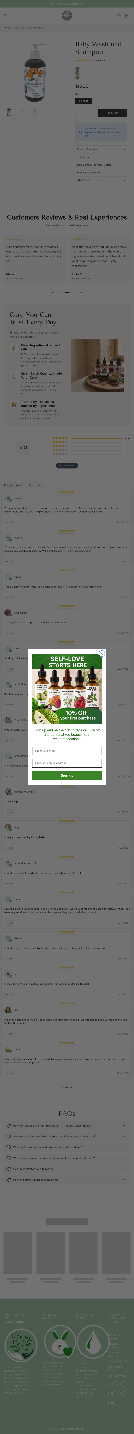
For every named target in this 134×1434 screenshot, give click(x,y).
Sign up (67, 775)
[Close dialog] (102, 654)
